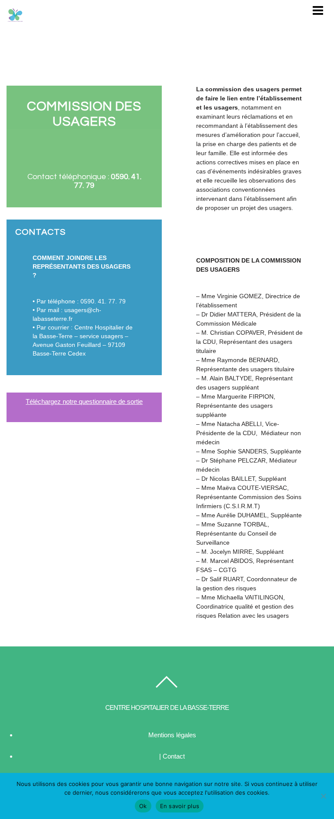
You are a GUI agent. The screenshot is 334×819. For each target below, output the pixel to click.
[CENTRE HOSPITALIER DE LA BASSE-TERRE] (15, 19)
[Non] (323, 796)
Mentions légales (172, 735)
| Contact (172, 756)
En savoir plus (180, 805)
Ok (143, 805)
